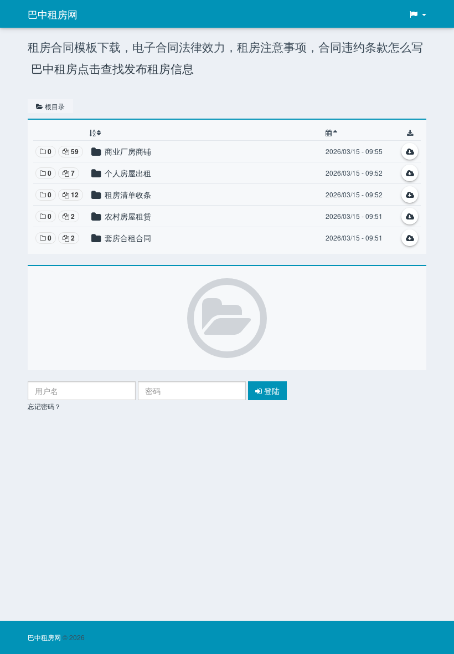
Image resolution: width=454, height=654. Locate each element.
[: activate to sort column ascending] (205, 132)
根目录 (54, 106)
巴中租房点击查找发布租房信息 (112, 68)
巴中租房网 (53, 14)
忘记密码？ (44, 406)
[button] (417, 14)
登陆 (271, 390)
